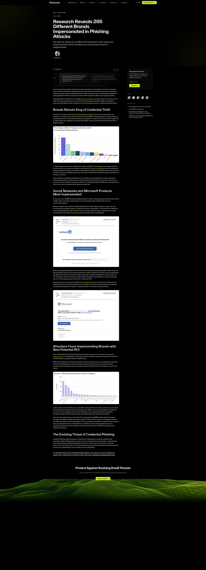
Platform (82, 2)
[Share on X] (134, 98)
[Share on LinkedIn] (129, 98)
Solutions (92, 2)
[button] (74, 78)
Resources (113, 2)
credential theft (88, 282)
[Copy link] (147, 98)
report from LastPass (97, 168)
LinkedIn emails (77, 212)
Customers (102, 2)
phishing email (75, 441)
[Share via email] (143, 98)
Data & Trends (61, 12)
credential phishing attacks (84, 114)
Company (124, 2)
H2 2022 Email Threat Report (84, 99)
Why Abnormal (72, 2)
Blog (54, 12)
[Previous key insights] (115, 70)
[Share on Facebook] (138, 98)
